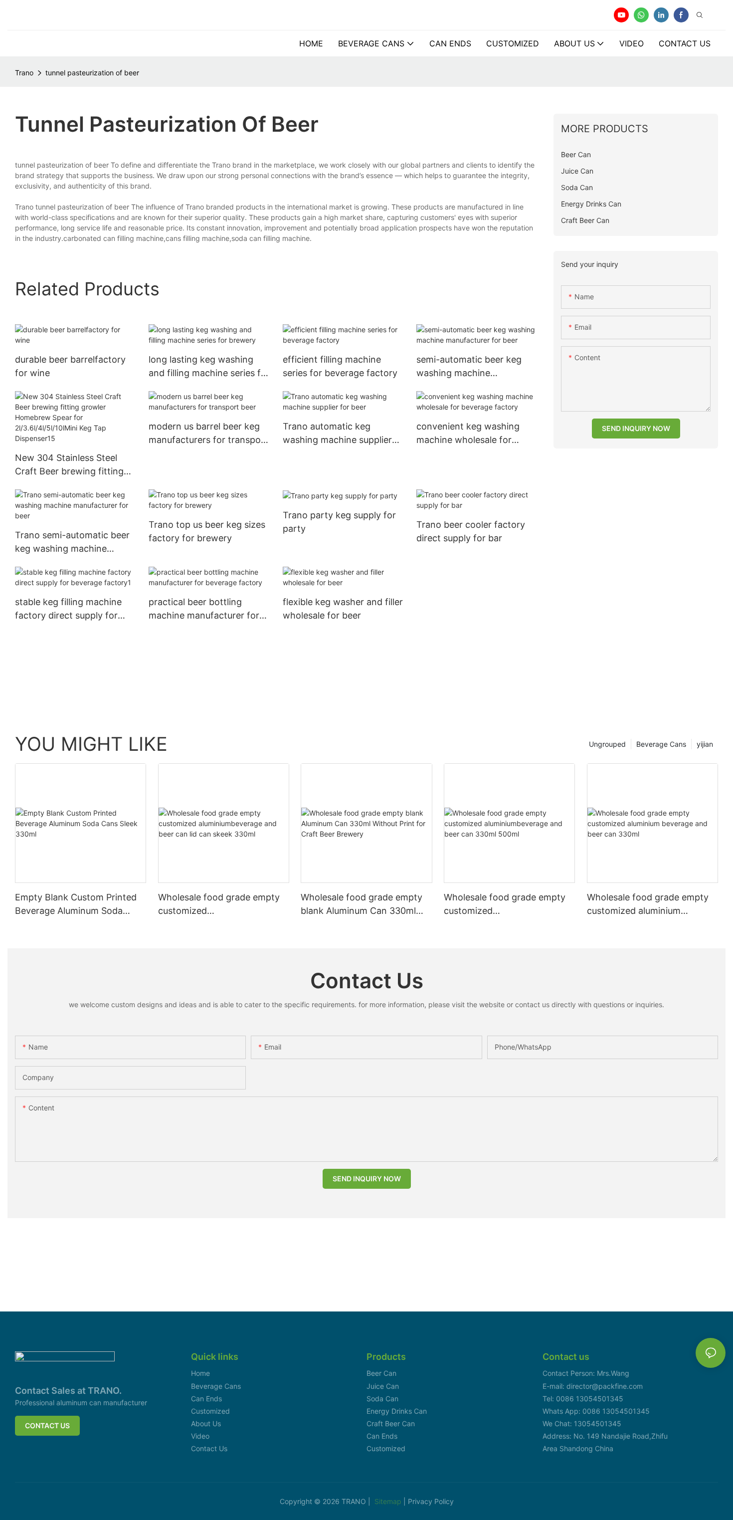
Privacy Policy (431, 1501)
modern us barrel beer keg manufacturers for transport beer (208, 433)
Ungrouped (607, 744)
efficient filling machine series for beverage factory (340, 366)
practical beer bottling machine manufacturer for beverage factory (204, 609)
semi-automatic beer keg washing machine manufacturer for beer (469, 367)
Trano (24, 72)
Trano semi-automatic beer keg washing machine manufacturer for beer (72, 542)
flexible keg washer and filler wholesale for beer (343, 609)
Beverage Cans (661, 744)
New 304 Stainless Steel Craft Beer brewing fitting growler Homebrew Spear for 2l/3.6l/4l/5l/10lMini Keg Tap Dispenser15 (71, 465)
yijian (705, 744)
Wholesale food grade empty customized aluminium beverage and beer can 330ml (650, 904)
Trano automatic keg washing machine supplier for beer (337, 433)
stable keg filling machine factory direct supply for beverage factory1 (68, 609)
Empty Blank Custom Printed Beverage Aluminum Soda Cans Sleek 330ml (76, 904)
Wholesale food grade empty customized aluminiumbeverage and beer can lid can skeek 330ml (219, 904)
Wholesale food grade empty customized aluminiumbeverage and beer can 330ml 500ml (504, 904)
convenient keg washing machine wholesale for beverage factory (468, 433)
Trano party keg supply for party (339, 522)
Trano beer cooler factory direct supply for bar (470, 531)
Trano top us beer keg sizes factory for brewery (207, 531)
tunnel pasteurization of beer (92, 72)
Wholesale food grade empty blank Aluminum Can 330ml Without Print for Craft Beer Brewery (361, 904)
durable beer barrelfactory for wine (70, 366)
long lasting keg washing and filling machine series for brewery (209, 367)
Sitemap (388, 1501)
